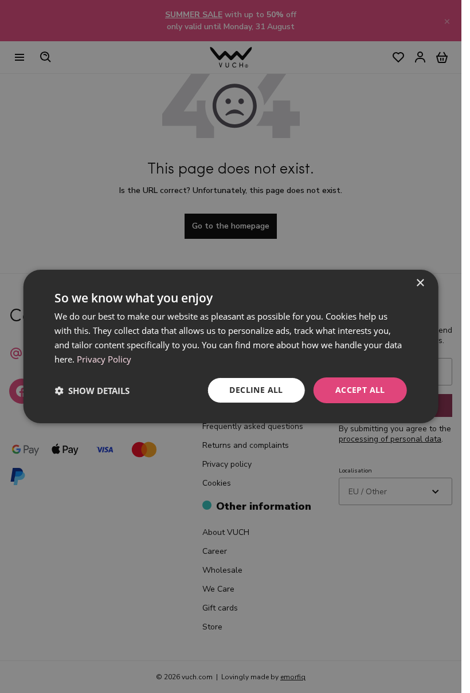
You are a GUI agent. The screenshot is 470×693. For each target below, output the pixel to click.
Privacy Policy (104, 359)
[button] (92, 390)
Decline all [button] (256, 389)
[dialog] (230, 346)
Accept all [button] (360, 389)
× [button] (420, 283)
